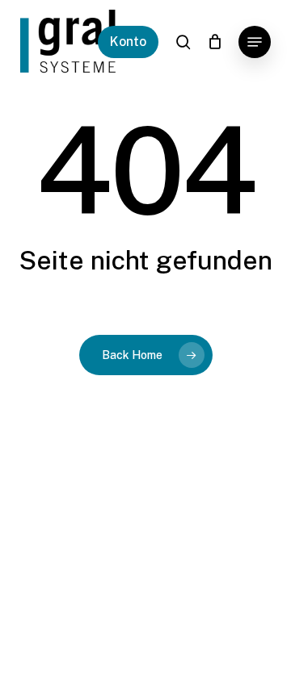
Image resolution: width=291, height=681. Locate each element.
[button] (254, 42)
